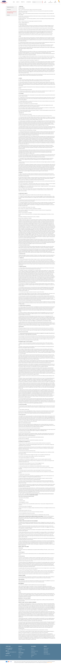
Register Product (46, 648)
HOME (14, 2)
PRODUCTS (23, 2)
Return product (46, 652)
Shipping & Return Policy (10, 7)
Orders (19, 656)
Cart (59, 1)
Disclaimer (8, 15)
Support (55, 2)
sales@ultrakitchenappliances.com (11, 652)
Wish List (19, 657)
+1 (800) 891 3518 (9, 649)
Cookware (19, 651)
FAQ (31, 656)
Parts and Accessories (21, 649)
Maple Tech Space (49, 662)
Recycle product (46, 651)
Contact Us (32, 649)
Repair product (46, 649)
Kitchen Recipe (29, 2)
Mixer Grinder (20, 648)
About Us (32, 648)
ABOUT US (17, 2)
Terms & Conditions (34, 654)
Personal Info (20, 654)
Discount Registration (47, 654)
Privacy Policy (9, 9)
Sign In (45, 2)
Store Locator (50, 2)
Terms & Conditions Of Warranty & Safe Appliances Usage (11, 12)
